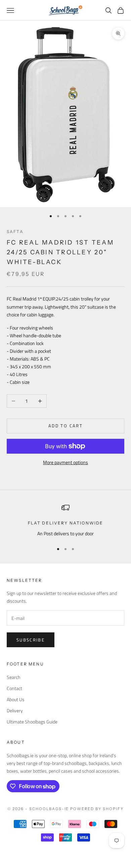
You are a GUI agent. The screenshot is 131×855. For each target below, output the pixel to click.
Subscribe (30, 639)
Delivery (15, 710)
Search (13, 677)
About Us (16, 699)
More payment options (65, 462)
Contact (14, 688)
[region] (65, 520)
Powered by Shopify (97, 808)
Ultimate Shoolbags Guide (32, 721)
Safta (15, 231)
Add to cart (65, 425)
